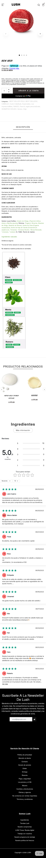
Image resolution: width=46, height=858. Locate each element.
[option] (23, 23)
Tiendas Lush (24, 823)
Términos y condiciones (25, 799)
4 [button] (26, 55)
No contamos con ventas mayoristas (24, 796)
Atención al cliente (25, 758)
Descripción (23, 127)
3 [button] (24, 55)
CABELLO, (6, 104)
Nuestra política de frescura (24, 840)
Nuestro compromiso (25, 827)
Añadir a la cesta (29, 91)
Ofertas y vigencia (25, 792)
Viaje (25, 109)
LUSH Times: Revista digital (24, 830)
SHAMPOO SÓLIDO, (9, 109)
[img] (9, 489)
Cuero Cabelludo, (16, 104)
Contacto (25, 761)
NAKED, (16, 106)
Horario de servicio (24, 765)
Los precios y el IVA (24, 782)
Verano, (20, 109)
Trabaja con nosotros (25, 833)
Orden (25, 768)
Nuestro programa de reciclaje (24, 837)
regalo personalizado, (33, 106)
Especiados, (26, 104)
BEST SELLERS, (32, 101)
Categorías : (5, 101)
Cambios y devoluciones (24, 789)
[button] (30, 443)
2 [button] (21, 55)
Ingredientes (24, 820)
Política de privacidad (24, 755)
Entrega (24, 772)
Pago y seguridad (25, 779)
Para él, (23, 106)
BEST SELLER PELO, (17, 101)
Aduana (24, 785)
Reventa (24, 775)
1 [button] (19, 55)
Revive (34, 395)
